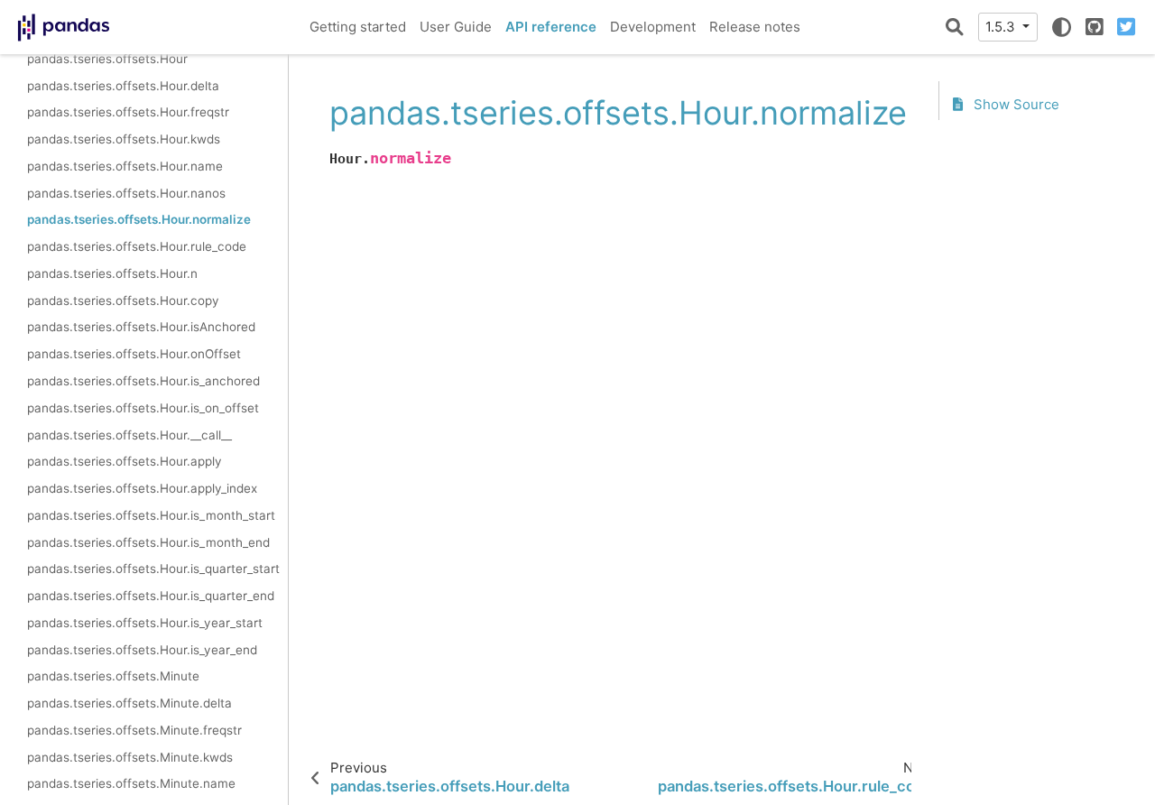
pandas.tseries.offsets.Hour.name (125, 166)
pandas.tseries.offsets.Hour (107, 58)
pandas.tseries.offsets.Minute (113, 676)
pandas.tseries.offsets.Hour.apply (124, 461)
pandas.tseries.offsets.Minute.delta (129, 703)
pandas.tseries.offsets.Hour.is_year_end (142, 650)
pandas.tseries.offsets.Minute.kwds (130, 757)
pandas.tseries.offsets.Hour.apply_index (142, 488)
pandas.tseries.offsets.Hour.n (112, 273)
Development (653, 26)
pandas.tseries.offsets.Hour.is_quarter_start (153, 568)
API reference (550, 26)
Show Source (1014, 104)
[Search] (955, 27)
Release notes (754, 26)
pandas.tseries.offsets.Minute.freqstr (134, 730)
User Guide (456, 26)
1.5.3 (1002, 26)
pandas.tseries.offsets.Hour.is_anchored (143, 381)
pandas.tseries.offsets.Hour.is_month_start (151, 515)
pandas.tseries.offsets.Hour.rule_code (136, 246)
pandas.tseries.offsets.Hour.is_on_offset (143, 408)
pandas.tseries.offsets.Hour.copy (123, 300)
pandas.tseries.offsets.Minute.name (131, 783)
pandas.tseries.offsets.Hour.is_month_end (148, 542)
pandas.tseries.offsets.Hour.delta (123, 86)
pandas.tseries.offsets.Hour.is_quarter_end (150, 595)
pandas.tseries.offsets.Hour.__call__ (129, 435)
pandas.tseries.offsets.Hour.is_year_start (145, 622)
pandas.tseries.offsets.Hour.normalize (139, 219)
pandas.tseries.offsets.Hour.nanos (126, 193)
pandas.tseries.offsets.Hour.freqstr (128, 112)
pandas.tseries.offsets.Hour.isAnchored (141, 326)
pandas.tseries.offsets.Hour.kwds (123, 139)
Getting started (358, 26)
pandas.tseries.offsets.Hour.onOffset (134, 354)
